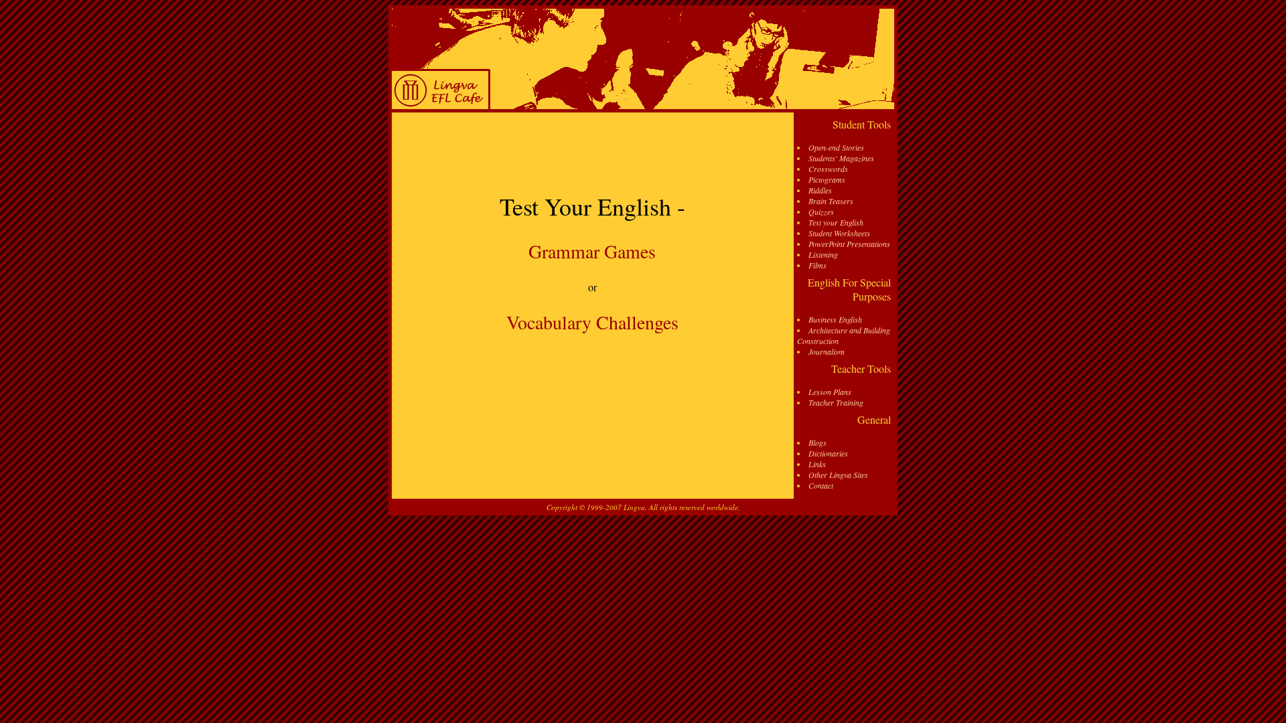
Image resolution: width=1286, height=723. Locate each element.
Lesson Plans (829, 391)
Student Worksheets (839, 233)
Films (817, 265)
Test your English (835, 222)
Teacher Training (835, 402)
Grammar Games (592, 251)
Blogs (817, 442)
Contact (820, 485)
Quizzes (821, 211)
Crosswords (828, 168)
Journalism (826, 351)
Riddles (820, 190)
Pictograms (826, 179)
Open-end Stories (836, 147)
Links (817, 464)
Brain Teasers (830, 200)
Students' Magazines (841, 158)
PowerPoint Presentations (849, 243)
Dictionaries (828, 453)
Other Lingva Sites (838, 474)
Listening (823, 254)
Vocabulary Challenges (592, 322)
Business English (835, 319)
